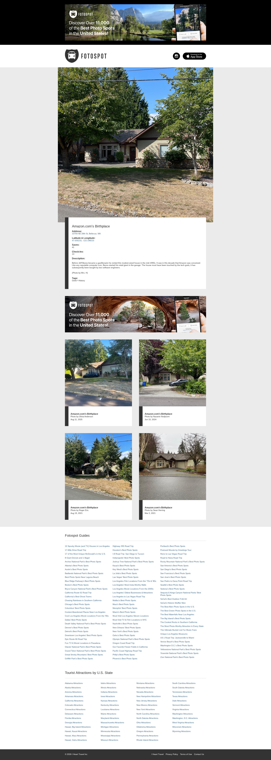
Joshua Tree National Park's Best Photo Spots (133, 561)
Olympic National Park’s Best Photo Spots (131, 639)
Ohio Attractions (143, 722)
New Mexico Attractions (146, 705)
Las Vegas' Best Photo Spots (125, 577)
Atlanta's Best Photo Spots (76, 565)
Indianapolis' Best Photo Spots (126, 558)
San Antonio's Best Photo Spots (174, 565)
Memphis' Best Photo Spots (125, 608)
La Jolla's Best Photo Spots (125, 573)
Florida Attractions (73, 718)
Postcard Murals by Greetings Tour (175, 550)
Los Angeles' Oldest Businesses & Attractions (133, 592)
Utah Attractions (179, 701)
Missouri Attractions (109, 740)
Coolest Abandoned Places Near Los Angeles (85, 612)
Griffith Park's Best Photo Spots (79, 658)
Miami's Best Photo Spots (124, 612)
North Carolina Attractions (147, 714)
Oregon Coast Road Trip (124, 643)
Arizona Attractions (73, 692)
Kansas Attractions (109, 701)
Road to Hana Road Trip (171, 558)
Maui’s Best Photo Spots (123, 604)
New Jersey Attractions (146, 701)
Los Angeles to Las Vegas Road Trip (129, 596)
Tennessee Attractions (182, 692)
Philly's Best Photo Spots (124, 654)
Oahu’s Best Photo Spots (124, 635)
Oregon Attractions (144, 731)
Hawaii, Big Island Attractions (78, 727)
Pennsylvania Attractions (147, 735)
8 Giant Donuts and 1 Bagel (77, 558)
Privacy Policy (172, 754)
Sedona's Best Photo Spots (172, 589)
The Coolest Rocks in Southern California (178, 622)
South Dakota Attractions (183, 687)
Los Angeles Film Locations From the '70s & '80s (134, 581)
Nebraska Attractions (145, 687)
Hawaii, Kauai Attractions (76, 731)
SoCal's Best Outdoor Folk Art (173, 599)
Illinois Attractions (108, 687)
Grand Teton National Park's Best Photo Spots (85, 651)
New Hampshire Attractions (148, 696)
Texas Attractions (179, 696)
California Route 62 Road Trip (78, 592)
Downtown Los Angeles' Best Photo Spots (83, 635)
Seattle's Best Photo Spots (172, 585)
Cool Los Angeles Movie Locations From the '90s (87, 616)
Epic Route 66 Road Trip (76, 639)
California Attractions (74, 701)
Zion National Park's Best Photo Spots (177, 657)
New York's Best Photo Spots (125, 631)
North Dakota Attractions (147, 718)
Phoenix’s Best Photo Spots (125, 658)
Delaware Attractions (74, 714)
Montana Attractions (145, 683)
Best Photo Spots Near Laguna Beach (82, 577)
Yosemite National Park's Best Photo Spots (179, 653)
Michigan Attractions (110, 727)
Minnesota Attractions (110, 731)
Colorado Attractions (74, 705)
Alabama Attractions (74, 683)
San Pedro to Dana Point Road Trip (176, 581)
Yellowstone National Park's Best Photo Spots (180, 649)
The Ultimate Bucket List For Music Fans (178, 630)
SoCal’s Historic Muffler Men (173, 603)
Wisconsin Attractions (181, 727)
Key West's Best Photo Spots (125, 569)
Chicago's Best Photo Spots (77, 604)
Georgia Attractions (73, 722)
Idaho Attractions (108, 683)
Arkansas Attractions (74, 696)
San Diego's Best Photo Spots (173, 569)
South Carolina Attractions (183, 683)
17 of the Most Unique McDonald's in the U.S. (85, 554)
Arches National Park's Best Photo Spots (83, 561)
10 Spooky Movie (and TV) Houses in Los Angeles (87, 546)
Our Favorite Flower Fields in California (130, 647)
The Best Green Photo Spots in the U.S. (178, 611)
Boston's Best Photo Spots (76, 585)
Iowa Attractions (108, 696)
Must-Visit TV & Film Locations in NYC (130, 620)
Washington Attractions (182, 714)
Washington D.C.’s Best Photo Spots (176, 645)
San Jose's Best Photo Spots (173, 577)
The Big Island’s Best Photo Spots (175, 618)
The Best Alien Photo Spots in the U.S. (177, 607)
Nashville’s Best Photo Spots (125, 623)
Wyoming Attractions (181, 731)
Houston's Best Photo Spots (125, 550)
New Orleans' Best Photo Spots (127, 627)
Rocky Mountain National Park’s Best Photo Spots (182, 561)
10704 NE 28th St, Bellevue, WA (86, 233)
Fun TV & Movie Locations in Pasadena (82, 643)
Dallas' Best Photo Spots (76, 620)
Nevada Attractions (144, 692)
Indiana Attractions (109, 692)
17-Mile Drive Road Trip (75, 550)
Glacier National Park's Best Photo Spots (83, 647)
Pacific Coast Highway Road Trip (127, 651)
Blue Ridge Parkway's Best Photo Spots (82, 581)
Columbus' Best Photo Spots (77, 608)
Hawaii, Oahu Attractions (76, 740)
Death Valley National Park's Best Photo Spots (85, 623)
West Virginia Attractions (183, 722)
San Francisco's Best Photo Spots (175, 573)
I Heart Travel (157, 754)
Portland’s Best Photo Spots (172, 546)
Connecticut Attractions (75, 709)
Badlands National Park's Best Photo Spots (84, 573)
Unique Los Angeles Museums (173, 634)
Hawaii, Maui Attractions (75, 735)
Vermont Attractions (181, 705)
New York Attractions (145, 709)
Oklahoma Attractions (146, 727)
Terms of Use (186, 754)
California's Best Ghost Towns (78, 596)
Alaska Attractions (73, 687)
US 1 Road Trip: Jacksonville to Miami (177, 638)
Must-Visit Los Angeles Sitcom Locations (131, 616)
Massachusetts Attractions (112, 722)
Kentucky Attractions (110, 705)
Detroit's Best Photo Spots (76, 631)
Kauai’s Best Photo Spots (124, 565)
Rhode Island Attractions (147, 740)
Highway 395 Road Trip (123, 546)
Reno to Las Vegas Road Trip (173, 554)
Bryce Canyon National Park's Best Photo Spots (86, 589)
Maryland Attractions (110, 718)
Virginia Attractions (180, 709)
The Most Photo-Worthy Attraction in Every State (182, 626)
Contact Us (199, 754)
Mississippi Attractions (110, 735)
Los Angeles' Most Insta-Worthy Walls (129, 585)
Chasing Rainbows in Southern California (83, 600)
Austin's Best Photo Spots (76, 569)
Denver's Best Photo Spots (77, 627)
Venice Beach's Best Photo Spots (175, 642)
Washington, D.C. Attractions (185, 718)
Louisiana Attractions (110, 709)
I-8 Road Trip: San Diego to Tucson (128, 554)
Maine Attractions (108, 714)
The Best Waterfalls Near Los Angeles (177, 614)
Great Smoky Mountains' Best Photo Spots (84, 654)
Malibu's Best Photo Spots (124, 600)
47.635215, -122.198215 (83, 240)
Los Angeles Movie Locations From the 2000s (133, 589)
